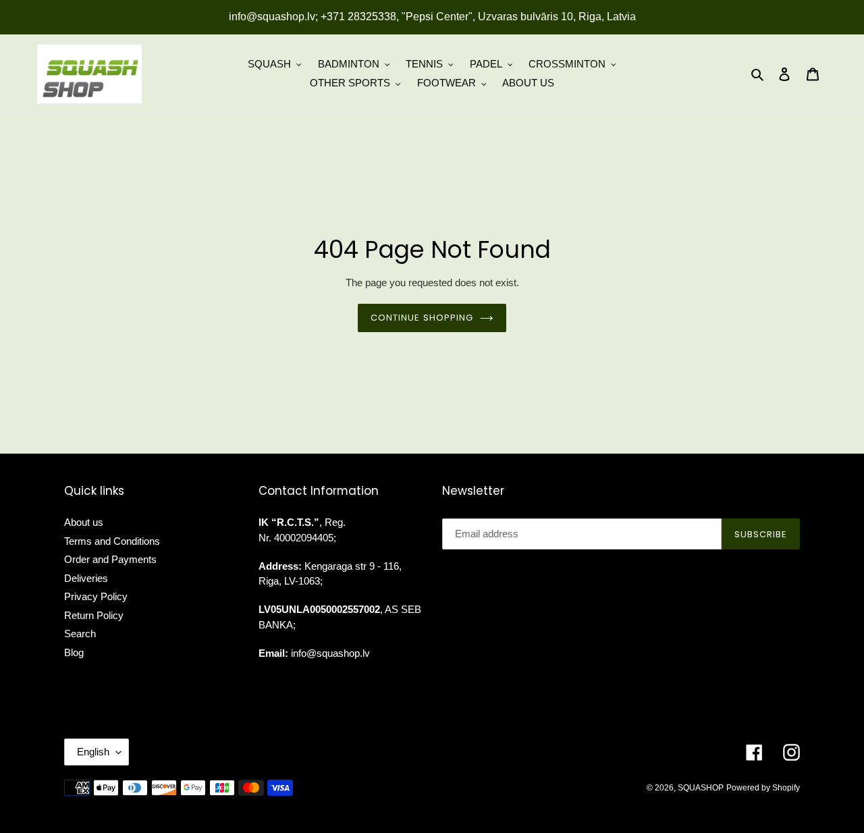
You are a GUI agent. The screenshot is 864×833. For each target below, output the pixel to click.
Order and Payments (110, 559)
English (93, 751)
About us (83, 522)
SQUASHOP (701, 787)
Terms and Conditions (112, 541)
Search (80, 633)
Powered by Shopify (763, 787)
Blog (74, 652)
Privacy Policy (96, 596)
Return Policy (94, 615)
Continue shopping (422, 317)
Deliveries (86, 578)
